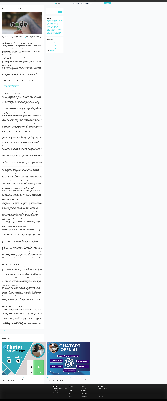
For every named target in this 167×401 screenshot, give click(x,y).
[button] (107, 3)
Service (82, 3)
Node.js (32, 45)
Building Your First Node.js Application (12, 87)
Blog (91, 3)
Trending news (51, 50)
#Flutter (20, 377)
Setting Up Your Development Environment (11, 85)
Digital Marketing (84, 393)
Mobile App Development (85, 388)
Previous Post (3, 330)
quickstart (25, 37)
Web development (84, 396)
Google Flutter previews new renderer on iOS (75, 377)
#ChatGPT (17, 377)
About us (77, 3)
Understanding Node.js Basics (11, 86)
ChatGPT (48, 10)
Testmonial (70, 396)
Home (74, 3)
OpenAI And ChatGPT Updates (6, 377)
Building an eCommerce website (26, 377)
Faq (69, 393)
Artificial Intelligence (52, 42)
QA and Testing (83, 390)
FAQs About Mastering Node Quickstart (13, 90)
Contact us (87, 3)
